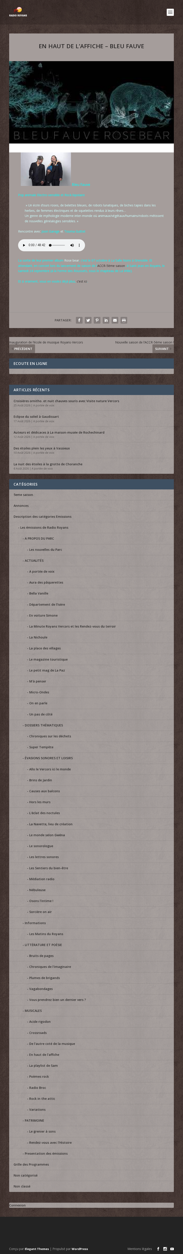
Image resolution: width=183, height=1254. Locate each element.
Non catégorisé (25, 1175)
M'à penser (37, 681)
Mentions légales (139, 1249)
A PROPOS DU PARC (39, 538)
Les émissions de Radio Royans (44, 527)
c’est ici (82, 281)
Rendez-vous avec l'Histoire (50, 1142)
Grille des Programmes (31, 1164)
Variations (37, 1109)
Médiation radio (41, 879)
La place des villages (45, 648)
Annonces (21, 505)
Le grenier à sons (42, 1131)
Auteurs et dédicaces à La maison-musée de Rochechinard (59, 432)
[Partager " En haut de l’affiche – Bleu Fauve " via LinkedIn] (106, 320)
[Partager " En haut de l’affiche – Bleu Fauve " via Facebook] (79, 320)
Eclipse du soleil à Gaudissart (36, 416)
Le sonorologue (41, 846)
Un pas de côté (40, 714)
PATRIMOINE (34, 1120)
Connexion (17, 1205)
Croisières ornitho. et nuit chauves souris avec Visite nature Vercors (66, 401)
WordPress (80, 1249)
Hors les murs (39, 802)
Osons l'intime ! (41, 901)
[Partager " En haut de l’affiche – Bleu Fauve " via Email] (114, 320)
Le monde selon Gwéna (47, 835)
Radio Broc (37, 1088)
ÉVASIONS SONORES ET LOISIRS (49, 758)
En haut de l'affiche (44, 1054)
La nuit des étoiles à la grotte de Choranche (48, 464)
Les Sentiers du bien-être (48, 868)
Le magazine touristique (48, 659)
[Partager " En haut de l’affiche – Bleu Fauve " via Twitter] (88, 320)
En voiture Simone (43, 615)
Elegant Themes (37, 1249)
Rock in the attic (42, 1098)
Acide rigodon (40, 1021)
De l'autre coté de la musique (52, 1044)
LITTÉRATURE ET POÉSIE (43, 945)
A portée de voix (43, 405)
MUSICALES (33, 1011)
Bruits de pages (41, 956)
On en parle (38, 703)
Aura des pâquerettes (46, 582)
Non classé (22, 1186)
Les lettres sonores (44, 857)
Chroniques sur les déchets (50, 736)
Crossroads (38, 1033)
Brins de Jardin (40, 780)
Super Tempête (41, 747)
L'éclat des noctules (44, 813)
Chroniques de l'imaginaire (50, 967)
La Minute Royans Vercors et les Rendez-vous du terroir (72, 626)
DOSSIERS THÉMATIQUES (44, 725)
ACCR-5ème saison (111, 266)
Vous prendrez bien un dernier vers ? (57, 1000)
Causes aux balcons (44, 791)
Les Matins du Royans (46, 934)
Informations (35, 923)
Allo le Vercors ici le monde (50, 769)
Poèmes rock (39, 1076)
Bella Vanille (38, 593)
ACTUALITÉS (34, 560)
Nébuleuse (37, 890)
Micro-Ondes (39, 692)
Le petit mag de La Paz (47, 670)
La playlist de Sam (43, 1065)
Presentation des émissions (46, 1153)
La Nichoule (38, 637)
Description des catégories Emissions (42, 516)
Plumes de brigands (44, 978)
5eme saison (23, 495)
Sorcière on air (40, 912)
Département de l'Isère (47, 604)
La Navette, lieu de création (51, 824)
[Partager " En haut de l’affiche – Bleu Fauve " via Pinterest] (97, 320)
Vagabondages (41, 989)
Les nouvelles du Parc (45, 549)
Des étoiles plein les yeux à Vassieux (42, 448)
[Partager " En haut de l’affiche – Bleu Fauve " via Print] (123, 320)
